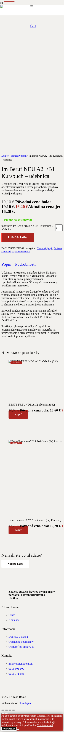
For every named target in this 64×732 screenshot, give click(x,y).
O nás (12, 614)
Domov (5, 155)
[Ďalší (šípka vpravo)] (6, 713)
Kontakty (14, 620)
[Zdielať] (10, 710)
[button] (18, 414)
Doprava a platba (18, 636)
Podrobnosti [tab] (25, 264)
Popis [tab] (6, 264)
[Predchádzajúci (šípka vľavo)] (2, 713)
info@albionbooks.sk (21, 663)
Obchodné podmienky (21, 641)
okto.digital (25, 703)
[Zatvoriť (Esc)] (13, 710)
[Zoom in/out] (2, 710)
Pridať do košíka (18, 237)
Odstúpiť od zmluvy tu (21, 646)
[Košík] (46, 15)
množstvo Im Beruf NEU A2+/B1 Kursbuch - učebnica (27, 227)
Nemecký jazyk (18, 155)
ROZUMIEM (9, 728)
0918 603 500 (16, 668)
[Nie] (18, 729)
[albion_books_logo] (15, 23)
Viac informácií (45, 725)
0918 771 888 (16, 673)
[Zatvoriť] (31, 5)
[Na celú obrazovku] (6, 710)
